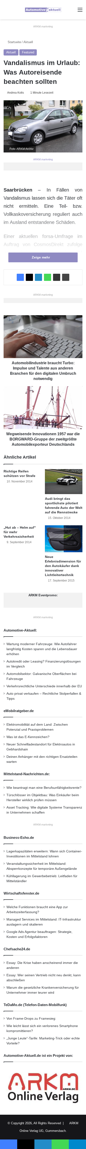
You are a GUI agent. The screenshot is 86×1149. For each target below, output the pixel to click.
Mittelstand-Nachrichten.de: (27, 774)
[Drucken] (65, 277)
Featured (28, 52)
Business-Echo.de (19, 837)
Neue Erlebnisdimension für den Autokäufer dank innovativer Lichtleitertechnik (63, 566)
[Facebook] (20, 277)
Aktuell (28, 42)
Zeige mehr (41, 257)
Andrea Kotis (15, 92)
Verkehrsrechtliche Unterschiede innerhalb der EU (44, 686)
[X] (29, 277)
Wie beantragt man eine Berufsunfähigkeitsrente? (43, 788)
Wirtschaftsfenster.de (21, 893)
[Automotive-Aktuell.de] (43, 9)
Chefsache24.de (17, 949)
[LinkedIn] (38, 277)
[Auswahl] (80, 11)
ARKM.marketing (43, 26)
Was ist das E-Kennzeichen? (27, 737)
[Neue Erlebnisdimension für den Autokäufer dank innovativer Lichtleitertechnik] (63, 538)
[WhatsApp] (47, 277)
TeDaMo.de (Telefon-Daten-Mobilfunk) (35, 1005)
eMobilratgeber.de (19, 711)
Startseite (14, 42)
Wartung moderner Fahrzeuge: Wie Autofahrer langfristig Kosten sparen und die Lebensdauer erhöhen (41, 649)
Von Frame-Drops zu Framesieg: (31, 1018)
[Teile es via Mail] (56, 277)
